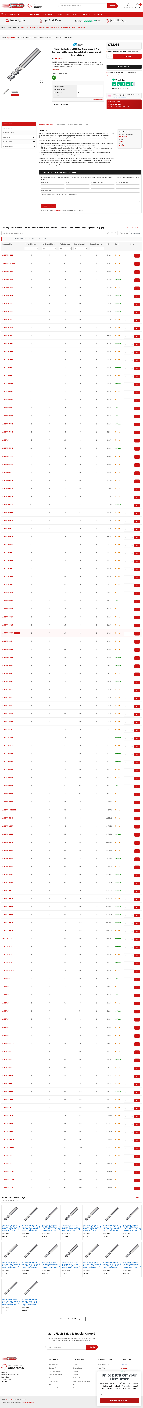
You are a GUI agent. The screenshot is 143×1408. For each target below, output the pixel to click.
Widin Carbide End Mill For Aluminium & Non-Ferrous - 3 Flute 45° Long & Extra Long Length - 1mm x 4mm (71, 1227)
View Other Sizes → (124, 66)
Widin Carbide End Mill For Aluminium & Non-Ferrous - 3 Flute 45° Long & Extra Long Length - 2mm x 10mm (11, 1302)
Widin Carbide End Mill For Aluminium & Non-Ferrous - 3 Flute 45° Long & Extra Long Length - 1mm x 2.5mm (31, 1227)
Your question (46, 190)
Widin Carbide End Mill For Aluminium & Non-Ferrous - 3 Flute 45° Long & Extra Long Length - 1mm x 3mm (51, 1227)
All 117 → (139, 1197)
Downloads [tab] (60, 124)
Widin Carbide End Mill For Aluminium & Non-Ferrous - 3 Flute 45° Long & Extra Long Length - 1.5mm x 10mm (71, 1265)
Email (68, 183)
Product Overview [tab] (46, 124)
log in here (11, 37)
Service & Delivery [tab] (75, 124)
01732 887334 (115, 104)
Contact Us (52, 1368)
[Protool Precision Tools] (13, 6)
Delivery (75, 1371)
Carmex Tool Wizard (55, 1388)
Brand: (4, 1233)
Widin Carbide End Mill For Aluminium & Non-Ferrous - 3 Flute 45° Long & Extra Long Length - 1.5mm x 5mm (11, 1265)
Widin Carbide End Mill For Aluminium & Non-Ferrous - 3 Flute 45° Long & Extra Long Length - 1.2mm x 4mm (112, 1227)
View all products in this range (70, 1319)
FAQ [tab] (86, 124)
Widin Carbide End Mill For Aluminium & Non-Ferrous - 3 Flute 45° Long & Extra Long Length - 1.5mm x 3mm (132, 1227)
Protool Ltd (9, 1400)
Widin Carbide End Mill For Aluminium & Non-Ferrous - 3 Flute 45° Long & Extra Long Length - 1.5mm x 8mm (51, 1265)
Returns (75, 1375)
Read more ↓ (56, 69)
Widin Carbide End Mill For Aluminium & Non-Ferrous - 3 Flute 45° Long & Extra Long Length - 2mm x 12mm (31, 1302)
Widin (7, 1233)
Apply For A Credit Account (81, 1381)
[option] (5, 92)
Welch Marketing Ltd (28, 1402)
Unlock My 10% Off (119, 1400)
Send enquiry (48, 206)
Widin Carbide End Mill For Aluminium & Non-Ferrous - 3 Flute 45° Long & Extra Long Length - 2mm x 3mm (92, 1265)
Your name (44, 183)
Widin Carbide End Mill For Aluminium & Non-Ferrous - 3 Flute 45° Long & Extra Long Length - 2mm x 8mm (132, 1265)
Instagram (124, 1368)
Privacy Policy (101, 1368)
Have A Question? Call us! (16, 1366)
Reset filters (124, 233)
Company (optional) (122, 183)
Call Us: (34, 5)
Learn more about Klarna (119, 97)
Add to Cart (127, 56)
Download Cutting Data (61, 104)
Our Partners (53, 1378)
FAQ (74, 1384)
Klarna (75, 1388)
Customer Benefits (55, 1371)
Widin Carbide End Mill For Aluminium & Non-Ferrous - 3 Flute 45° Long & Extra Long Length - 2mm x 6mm (112, 1265)
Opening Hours (77, 1368)
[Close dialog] (138, 1374)
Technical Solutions (79, 1378)
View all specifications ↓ (96, 99)
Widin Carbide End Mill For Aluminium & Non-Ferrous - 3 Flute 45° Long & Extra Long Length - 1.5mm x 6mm (31, 1265)
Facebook (124, 1365)
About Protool (53, 1365)
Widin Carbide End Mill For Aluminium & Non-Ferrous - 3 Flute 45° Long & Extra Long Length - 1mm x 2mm (11, 1227)
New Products (53, 1381)
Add (137, 256)
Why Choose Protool (55, 1375)
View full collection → (134, 228)
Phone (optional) (97, 183)
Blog (50, 1384)
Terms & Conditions (103, 1365)
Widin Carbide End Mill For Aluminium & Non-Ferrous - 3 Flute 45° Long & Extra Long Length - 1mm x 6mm (92, 1227)
